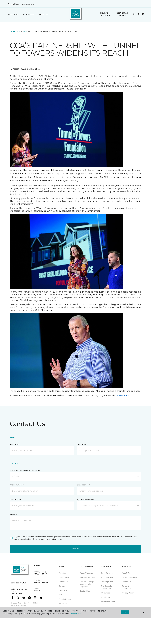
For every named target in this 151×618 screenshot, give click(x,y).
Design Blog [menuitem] (85, 591)
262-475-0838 (28, 4)
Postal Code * (15, 499)
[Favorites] (138, 14)
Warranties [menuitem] (105, 593)
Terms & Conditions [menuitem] (126, 587)
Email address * (83, 485)
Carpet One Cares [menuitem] (129, 577)
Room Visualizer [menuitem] (87, 573)
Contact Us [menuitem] (126, 582)
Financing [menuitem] (63, 603)
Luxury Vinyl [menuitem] (64, 577)
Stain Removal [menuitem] (107, 573)
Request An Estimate (122, 14)
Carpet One (15, 31)
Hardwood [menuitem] (63, 582)
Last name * (82, 444)
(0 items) (143, 14)
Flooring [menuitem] (62, 573)
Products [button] (13, 14)
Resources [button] (28, 14)
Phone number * (16, 485)
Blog (25, 31)
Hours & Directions (104, 14)
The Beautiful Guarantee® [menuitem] (106, 587)
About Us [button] (43, 14)
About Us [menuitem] (126, 573)
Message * (14, 514)
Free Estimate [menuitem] (65, 599)
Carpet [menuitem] (62, 586)
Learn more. (75, 614)
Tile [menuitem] (60, 595)
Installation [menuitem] (105, 597)
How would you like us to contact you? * (26, 470)
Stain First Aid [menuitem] (107, 577)
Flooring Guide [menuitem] (107, 582)
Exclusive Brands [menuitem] (108, 602)
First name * (15, 444)
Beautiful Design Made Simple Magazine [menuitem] (87, 584)
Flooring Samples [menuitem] (87, 577)
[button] (134, 14)
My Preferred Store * (85, 499)
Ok (125, 612)
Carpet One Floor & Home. (28, 603)
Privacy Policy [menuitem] (128, 593)
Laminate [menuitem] (63, 590)
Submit (75, 549)
